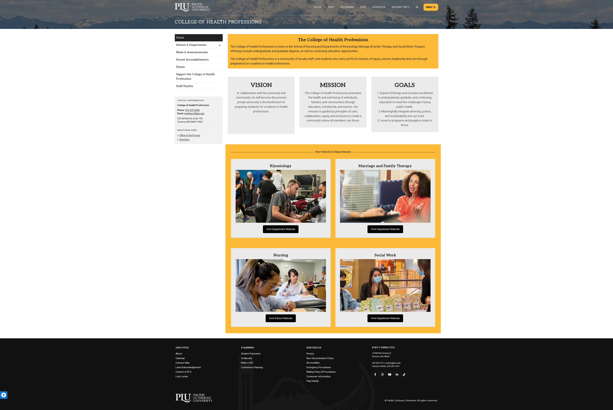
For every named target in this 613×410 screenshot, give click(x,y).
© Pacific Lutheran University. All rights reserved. (411, 400)
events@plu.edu (393, 363)
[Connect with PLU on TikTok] (404, 374)
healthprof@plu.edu (194, 113)
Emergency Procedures (318, 367)
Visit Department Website (280, 229)
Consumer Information (318, 376)
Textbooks (246, 358)
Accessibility (313, 362)
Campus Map (182, 362)
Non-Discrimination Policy (319, 358)
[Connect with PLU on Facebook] (375, 374)
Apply (317, 7)
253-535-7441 (393, 366)
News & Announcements (192, 52)
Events (180, 67)
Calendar (180, 358)
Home (180, 37)
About (179, 353)
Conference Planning (252, 367)
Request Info (400, 7)
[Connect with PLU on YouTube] (389, 374)
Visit (331, 7)
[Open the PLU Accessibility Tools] (3, 395)
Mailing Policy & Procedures (321, 371)
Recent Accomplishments (192, 59)
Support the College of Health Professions (195, 76)
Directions (184, 139)
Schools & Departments (191, 45)
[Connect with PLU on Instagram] (382, 374)
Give (363, 7)
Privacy (310, 353)
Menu (429, 7)
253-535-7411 (378, 363)
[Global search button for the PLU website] (417, 7)
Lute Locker (182, 376)
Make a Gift (247, 362)
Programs (347, 7)
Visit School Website (280, 318)
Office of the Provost (189, 135)
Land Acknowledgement (188, 367)
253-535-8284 (192, 110)
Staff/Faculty (184, 86)
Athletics (379, 7)
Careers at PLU (183, 371)
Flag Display (312, 381)
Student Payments (250, 353)
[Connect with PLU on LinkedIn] (397, 374)
